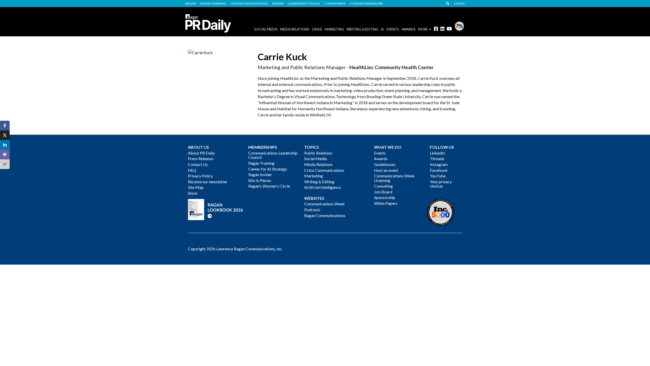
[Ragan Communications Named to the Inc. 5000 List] (459, 26)
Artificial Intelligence (322, 187)
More (423, 29)
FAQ (192, 170)
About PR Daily (201, 152)
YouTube (438, 175)
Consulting (383, 186)
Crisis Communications (324, 170)
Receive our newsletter (208, 181)
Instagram (439, 164)
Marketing (334, 29)
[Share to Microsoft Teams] (5, 154)
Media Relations (294, 29)
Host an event (386, 170)
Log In (459, 3)
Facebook (439, 170)
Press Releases (201, 158)
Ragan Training (213, 3)
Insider (278, 3)
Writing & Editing (362, 29)
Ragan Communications (324, 215)
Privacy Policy (200, 175)
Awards (380, 158)
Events (380, 152)
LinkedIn (437, 152)
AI (382, 29)
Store (192, 193)
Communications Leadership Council (273, 155)
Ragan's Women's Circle (269, 186)
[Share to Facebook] (5, 125)
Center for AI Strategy (249, 3)
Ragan (190, 3)
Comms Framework (366, 3)
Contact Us (198, 164)
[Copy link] (5, 164)
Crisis (317, 29)
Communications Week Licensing (394, 178)
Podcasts (312, 209)
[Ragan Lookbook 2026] (215, 209)
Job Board (383, 191)
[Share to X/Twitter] (5, 135)
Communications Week (324, 203)
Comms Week (335, 3)
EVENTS (393, 29)
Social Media (266, 29)
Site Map (196, 187)
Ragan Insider (260, 174)
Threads (437, 158)
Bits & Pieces (259, 180)
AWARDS (409, 29)
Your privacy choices (441, 184)
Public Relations (318, 152)
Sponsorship (384, 197)
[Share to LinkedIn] (5, 145)
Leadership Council (304, 3)
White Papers (386, 203)
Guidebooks (385, 164)
